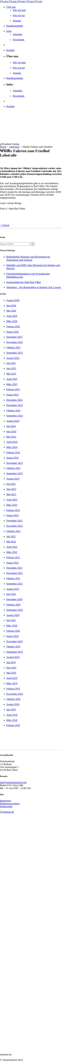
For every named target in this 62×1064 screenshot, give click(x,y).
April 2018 (11, 715)
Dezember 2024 (14, 400)
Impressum (5, 800)
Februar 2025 (13, 389)
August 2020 (12, 615)
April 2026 (11, 316)
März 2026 (11, 321)
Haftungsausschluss (10, 803)
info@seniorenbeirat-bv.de (13, 782)
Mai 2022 (11, 541)
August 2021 (12, 589)
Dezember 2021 (14, 567)
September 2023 (14, 473)
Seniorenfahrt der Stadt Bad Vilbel (23, 282)
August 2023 (12, 478)
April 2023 (11, 499)
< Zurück (4, 225)
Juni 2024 (11, 431)
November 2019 (14, 641)
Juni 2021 (11, 594)
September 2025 (14, 352)
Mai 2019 (11, 672)
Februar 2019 (13, 688)
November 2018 (14, 694)
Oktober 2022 (13, 531)
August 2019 (12, 657)
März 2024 (11, 447)
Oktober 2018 (13, 699)
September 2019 (14, 651)
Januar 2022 (12, 562)
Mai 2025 (11, 373)
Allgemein (14, 146)
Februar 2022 (13, 557)
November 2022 (14, 526)
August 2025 (12, 358)
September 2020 (14, 610)
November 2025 (14, 342)
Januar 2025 (12, 394)
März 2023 (11, 505)
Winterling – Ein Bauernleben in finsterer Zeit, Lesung (33, 287)
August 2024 (12, 421)
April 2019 (11, 678)
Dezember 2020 (14, 599)
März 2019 (11, 683)
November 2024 (14, 405)
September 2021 (14, 583)
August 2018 (12, 704)
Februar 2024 (13, 452)
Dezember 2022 (14, 520)
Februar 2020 (13, 631)
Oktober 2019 (13, 646)
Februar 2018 (13, 725)
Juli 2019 (11, 662)
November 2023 (14, 463)
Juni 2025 (11, 368)
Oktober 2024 (13, 410)
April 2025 (11, 379)
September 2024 (14, 415)
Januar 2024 (12, 457)
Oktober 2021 (13, 578)
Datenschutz (6, 806)
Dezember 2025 (14, 337)
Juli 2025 (11, 363)
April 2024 (11, 442)
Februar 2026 (13, 326)
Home (3, 146)
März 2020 (11, 625)
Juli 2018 (11, 709)
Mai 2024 (11, 436)
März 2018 (11, 720)
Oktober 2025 (13, 347)
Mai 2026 (11, 310)
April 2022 (11, 547)
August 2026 (12, 300)
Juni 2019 (11, 667)
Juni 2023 (11, 489)
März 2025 (11, 384)
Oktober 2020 (13, 604)
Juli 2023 (11, 484)
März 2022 (11, 552)
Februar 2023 (13, 510)
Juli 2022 (11, 536)
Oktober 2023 (13, 468)
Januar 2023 (12, 515)
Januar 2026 (12, 331)
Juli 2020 (11, 620)
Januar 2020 (12, 636)
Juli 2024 (11, 426)
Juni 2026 (11, 305)
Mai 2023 (11, 494)
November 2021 (14, 573)
